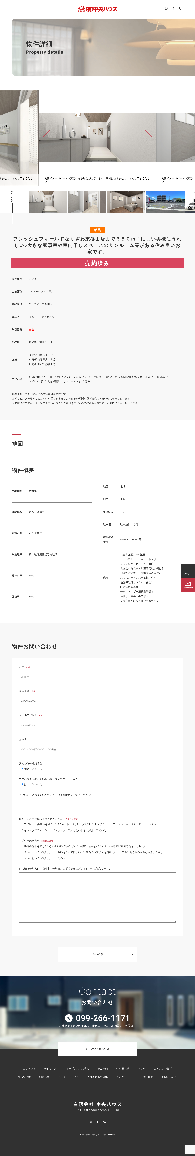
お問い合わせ (169, 1077)
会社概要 (148, 1077)
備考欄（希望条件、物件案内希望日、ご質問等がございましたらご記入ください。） (68, 868)
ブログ (141, 1068)
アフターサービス (68, 1077)
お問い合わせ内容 (36, 840)
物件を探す (50, 1068)
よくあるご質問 (163, 1068)
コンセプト (29, 1068)
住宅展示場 (122, 1068)
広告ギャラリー (125, 1077)
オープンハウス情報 (77, 1068)
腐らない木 (24, 1077)
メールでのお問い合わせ (97, 1049)
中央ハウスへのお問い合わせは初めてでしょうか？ (48, 779)
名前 (24, 667)
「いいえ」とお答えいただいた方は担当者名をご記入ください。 (56, 794)
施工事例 (103, 1068)
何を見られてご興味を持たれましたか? (48, 819)
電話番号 (27, 691)
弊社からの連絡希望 (30, 763)
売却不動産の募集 (97, 1077)
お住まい (24, 739)
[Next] (148, 137)
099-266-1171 (103, 1018)
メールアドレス (31, 715)
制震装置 (44, 1077)
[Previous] (46, 137)
